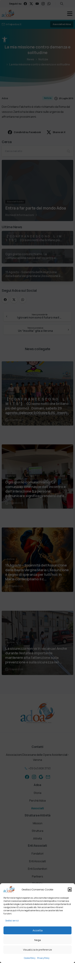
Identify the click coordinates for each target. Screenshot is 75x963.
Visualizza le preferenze (37, 949)
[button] (70, 889)
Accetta (38, 930)
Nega (37, 940)
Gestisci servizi (12, 920)
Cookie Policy (29, 958)
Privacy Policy (43, 958)
